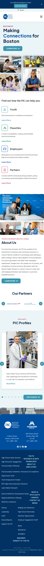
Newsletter (22, 530)
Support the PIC (7, 524)
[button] (41, 4)
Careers (34, 497)
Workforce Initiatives (9, 502)
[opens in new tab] (13, 303)
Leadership (5, 512)
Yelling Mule (33, 550)
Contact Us (35, 500)
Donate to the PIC (21, 540)
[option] (13, 303)
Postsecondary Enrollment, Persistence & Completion (20, 471)
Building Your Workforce (26, 507)
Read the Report (20, 6)
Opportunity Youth (8, 475)
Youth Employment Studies (11, 480)
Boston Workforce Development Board (15, 493)
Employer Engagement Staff (28, 520)
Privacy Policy (17, 548)
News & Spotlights (35, 493)
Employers (31, 467)
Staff (3, 516)
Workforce (31, 461)
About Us (31, 464)
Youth (31, 456)
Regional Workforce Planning (11, 498)
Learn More (12, 48)
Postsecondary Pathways (11, 466)
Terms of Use (26, 548)
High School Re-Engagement (12, 461)
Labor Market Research (9, 488)
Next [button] (40, 303)
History (4, 507)
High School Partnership (26, 512)
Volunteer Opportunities (26, 516)
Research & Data (31, 458)
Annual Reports (7, 520)
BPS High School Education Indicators (15, 484)
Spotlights (32, 397)
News (20, 525)
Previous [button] (3, 303)
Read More (10, 383)
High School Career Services (11, 457)
